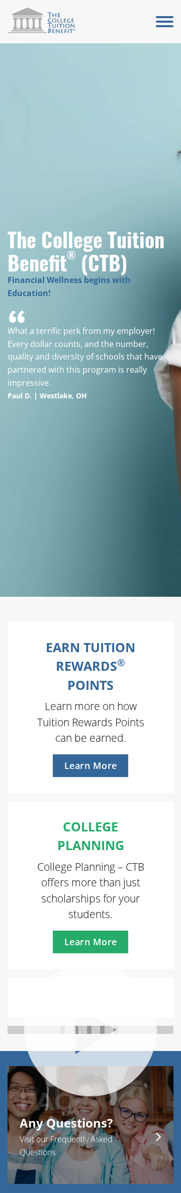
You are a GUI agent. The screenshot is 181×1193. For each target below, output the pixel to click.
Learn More (90, 765)
